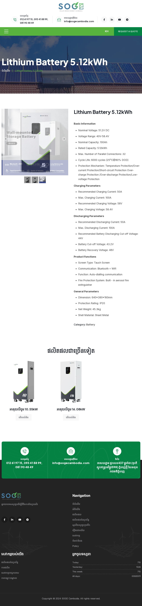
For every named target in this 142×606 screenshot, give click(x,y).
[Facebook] (104, 19)
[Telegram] (127, 19)
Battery (90, 324)
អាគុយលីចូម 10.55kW (24, 409)
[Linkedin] (112, 19)
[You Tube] (119, 19)
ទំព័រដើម (6, 70)
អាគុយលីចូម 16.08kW (71, 409)
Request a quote (128, 31)
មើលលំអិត (24, 417)
